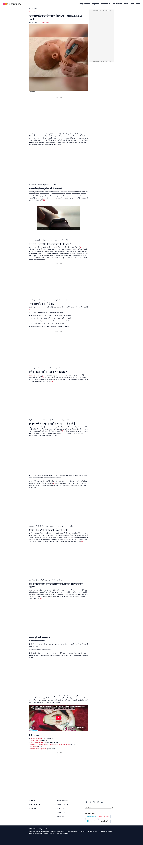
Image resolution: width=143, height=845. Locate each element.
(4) (63, 431)
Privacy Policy (61, 808)
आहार (132, 4)
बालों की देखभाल (117, 4)
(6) (82, 541)
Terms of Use (61, 812)
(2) (81, 247)
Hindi (35, 12)
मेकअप (126, 4)
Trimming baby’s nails (36, 742)
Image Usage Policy (63, 800)
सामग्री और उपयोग (85, 4)
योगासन (138, 4)
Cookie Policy (61, 816)
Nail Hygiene (34, 746)
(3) (30, 309)
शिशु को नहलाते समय (34, 375)
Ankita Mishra (45, 22)
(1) (44, 200)
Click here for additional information (59, 833)
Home (30, 12)
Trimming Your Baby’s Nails (38, 749)
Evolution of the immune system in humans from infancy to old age (50, 744)
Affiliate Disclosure (62, 804)
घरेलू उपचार (95, 4)
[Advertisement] (58, 111)
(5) (54, 483)
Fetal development (35, 740)
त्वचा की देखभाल (105, 4)
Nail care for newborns (37, 738)
